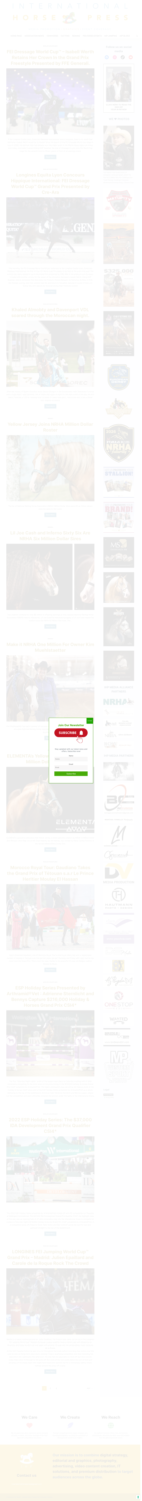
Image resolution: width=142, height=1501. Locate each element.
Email (71, 764)
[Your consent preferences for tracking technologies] (138, 1497)
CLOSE (90, 721)
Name (71, 756)
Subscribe (71, 774)
